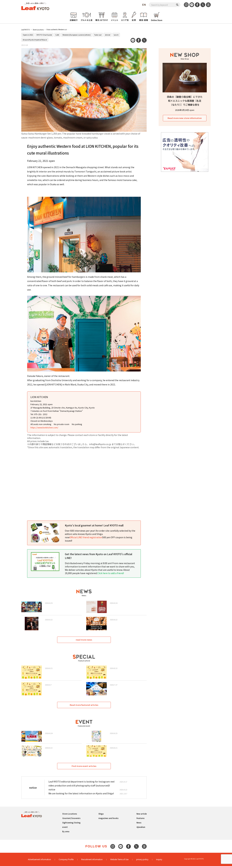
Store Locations (38, 29)
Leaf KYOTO (25, 29)
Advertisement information (39, 859)
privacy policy (142, 859)
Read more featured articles (84, 704)
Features (141, 818)
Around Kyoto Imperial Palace (35, 39)
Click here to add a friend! (110, 573)
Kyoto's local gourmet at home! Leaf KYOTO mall (94, 525)
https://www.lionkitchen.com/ (44, 427)
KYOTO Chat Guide (44, 34)
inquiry (159, 859)
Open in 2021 (28, 34)
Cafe (57, 34)
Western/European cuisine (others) (76, 34)
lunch (116, 34)
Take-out (97, 34)
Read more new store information (185, 118)
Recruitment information (92, 859)
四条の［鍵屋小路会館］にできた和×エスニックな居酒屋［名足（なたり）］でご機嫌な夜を (184, 100)
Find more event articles (84, 765)
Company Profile (66, 859)
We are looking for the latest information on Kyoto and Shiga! (81, 793)
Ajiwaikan (141, 827)
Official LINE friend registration (85, 537)
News (139, 822)
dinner (107, 34)
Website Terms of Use (119, 859)
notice (51, 789)
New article (142, 813)
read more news (84, 639)
